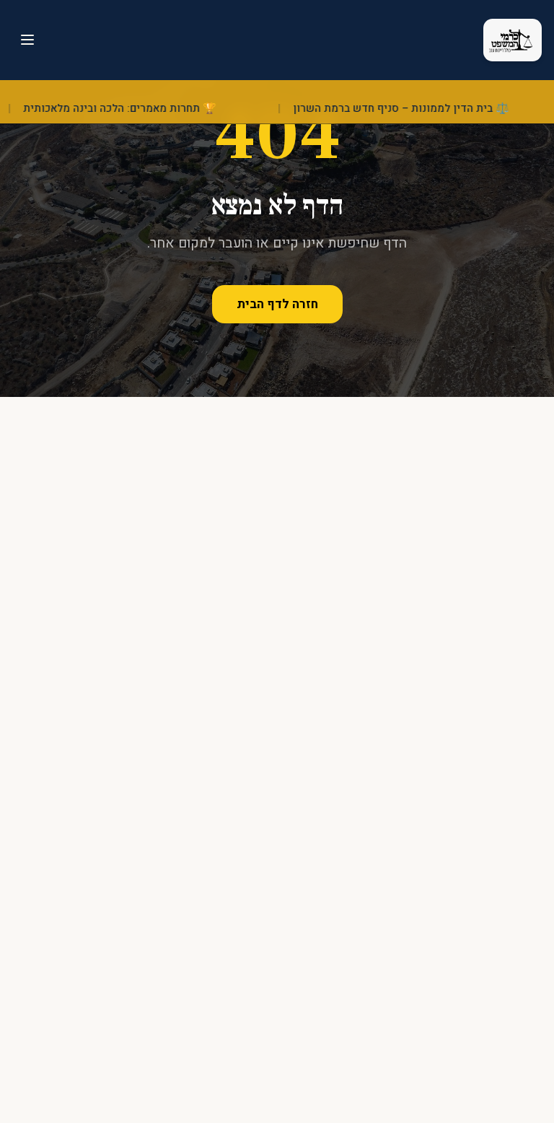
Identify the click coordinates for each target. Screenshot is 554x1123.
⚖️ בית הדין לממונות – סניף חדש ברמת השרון (408, 108)
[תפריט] (27, 40)
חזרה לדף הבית (277, 304)
